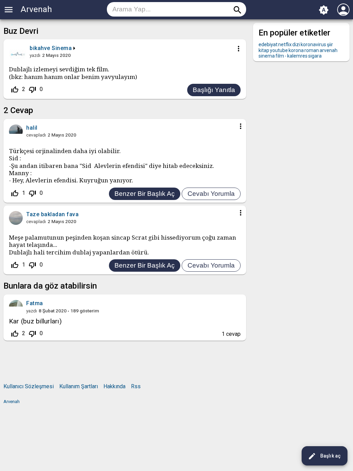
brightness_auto (324, 10)
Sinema (62, 48)
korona (296, 50)
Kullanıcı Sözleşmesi (28, 386)
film (279, 56)
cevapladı (36, 135)
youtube (279, 50)
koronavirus (313, 44)
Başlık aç (324, 456)
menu (8, 9)
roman (311, 50)
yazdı (35, 55)
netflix (285, 44)
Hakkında (114, 386)
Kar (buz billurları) (35, 321)
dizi (296, 44)
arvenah (328, 50)
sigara (315, 56)
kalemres (297, 56)
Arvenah (36, 9)
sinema (267, 56)
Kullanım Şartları (78, 386)
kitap (264, 50)
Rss (136, 386)
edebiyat (268, 44)
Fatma (34, 303)
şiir (330, 44)
